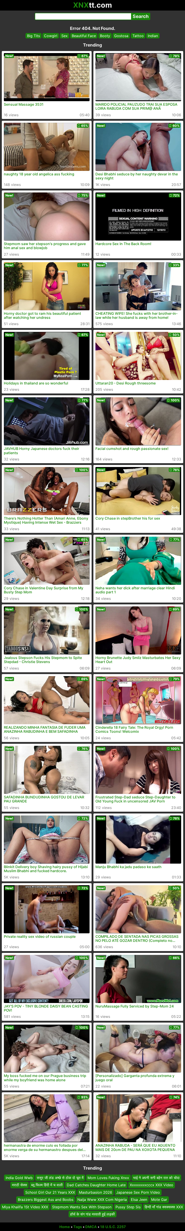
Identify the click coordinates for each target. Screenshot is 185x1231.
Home (64, 1227)
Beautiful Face (84, 36)
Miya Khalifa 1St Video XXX (25, 1206)
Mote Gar (159, 1199)
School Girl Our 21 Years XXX (50, 1192)
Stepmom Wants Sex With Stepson (81, 1206)
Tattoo (138, 36)
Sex (64, 36)
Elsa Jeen (139, 1199)
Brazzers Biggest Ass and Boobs (45, 1199)
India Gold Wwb (19, 1177)
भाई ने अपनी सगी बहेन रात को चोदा (156, 1177)
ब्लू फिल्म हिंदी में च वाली (47, 1185)
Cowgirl (50, 36)
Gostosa (121, 36)
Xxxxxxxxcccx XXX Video (151, 1185)
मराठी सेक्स (19, 1185)
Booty (105, 36)
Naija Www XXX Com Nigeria (102, 1199)
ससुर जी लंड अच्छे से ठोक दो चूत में (60, 1177)
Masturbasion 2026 (95, 1192)
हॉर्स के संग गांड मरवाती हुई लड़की (92, 1214)
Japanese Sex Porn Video (138, 1192)
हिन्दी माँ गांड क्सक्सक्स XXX (164, 1206)
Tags (77, 1227)
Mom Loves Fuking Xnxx (108, 1177)
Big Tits (33, 36)
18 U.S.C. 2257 (113, 1227)
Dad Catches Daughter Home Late (96, 1185)
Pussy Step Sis (128, 1206)
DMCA (91, 1227)
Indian (153, 36)
